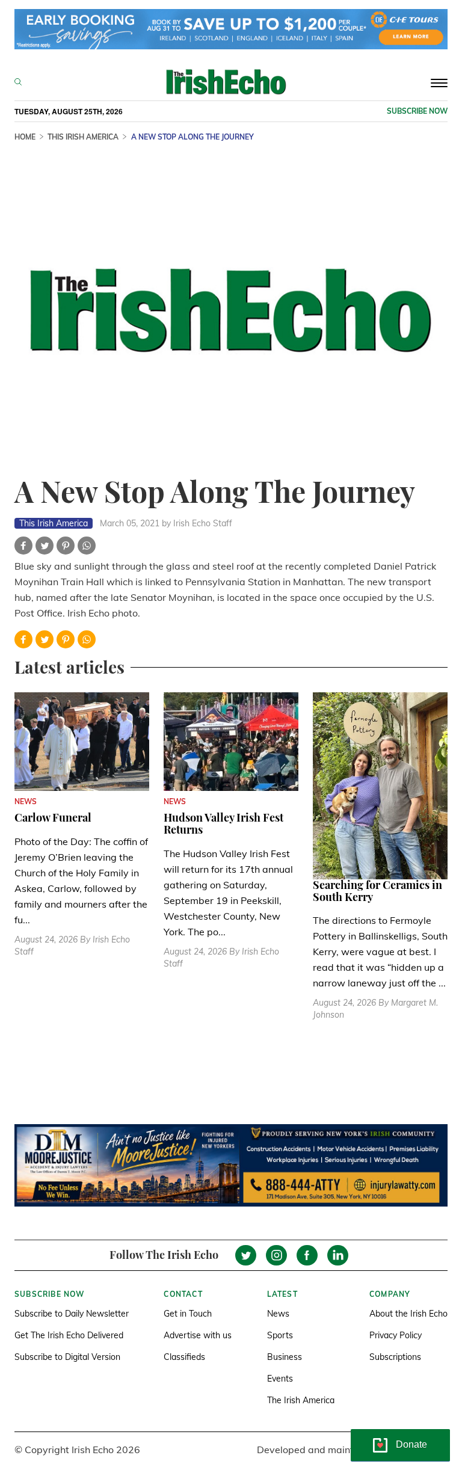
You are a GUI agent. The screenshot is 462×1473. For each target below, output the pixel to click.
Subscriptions (395, 1357)
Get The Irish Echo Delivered (68, 1335)
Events (280, 1378)
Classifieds (184, 1357)
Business (284, 1357)
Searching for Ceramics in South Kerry (377, 891)
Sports (280, 1335)
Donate (411, 1444)
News (278, 1313)
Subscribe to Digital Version (67, 1357)
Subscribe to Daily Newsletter (71, 1313)
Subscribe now (417, 110)
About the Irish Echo (408, 1313)
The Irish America (300, 1400)
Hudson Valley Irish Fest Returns (223, 823)
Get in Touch (188, 1313)
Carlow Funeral (52, 817)
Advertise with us (198, 1335)
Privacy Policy (395, 1335)
